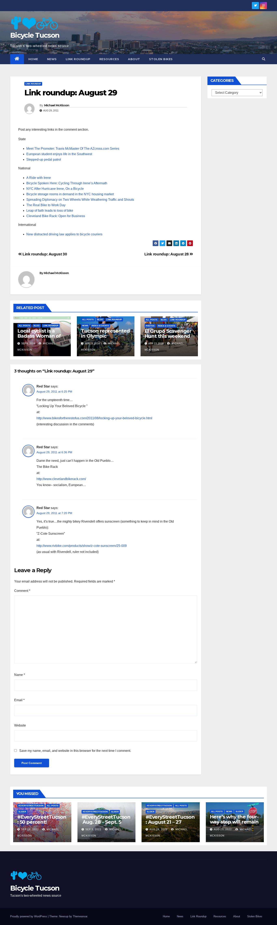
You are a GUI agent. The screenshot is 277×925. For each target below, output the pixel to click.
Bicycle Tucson (34, 35)
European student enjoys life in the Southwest (59, 154)
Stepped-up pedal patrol (43, 159)
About (134, 59)
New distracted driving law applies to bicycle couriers (64, 234)
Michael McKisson (56, 105)
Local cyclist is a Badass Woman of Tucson (39, 336)
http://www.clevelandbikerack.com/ (61, 479)
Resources (109, 59)
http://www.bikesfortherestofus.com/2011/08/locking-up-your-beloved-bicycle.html (94, 418)
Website (20, 725)
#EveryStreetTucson (30, 805)
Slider (22, 812)
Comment (22, 590)
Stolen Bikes (161, 59)
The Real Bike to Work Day (45, 205)
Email (19, 700)
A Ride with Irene (38, 177)
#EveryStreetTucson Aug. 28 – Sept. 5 (106, 819)
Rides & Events (100, 325)
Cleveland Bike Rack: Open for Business (55, 216)
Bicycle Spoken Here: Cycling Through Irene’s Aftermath (66, 183)
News (52, 59)
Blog (37, 325)
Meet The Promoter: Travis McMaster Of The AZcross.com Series (72, 148)
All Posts (24, 325)
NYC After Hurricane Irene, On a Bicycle (55, 188)
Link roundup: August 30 (44, 254)
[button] (263, 59)
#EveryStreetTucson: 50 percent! (41, 819)
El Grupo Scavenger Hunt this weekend (168, 333)
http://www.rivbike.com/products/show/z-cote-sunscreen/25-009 (82, 545)
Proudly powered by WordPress (29, 916)
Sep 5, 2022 (93, 829)
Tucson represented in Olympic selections (105, 336)
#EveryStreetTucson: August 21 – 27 (170, 819)
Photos (150, 326)
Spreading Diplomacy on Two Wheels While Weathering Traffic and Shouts (80, 199)
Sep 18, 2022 (30, 829)
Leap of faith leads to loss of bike (49, 210)
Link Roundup (78, 59)
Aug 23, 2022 (223, 829)
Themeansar (80, 916)
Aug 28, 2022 (158, 829)
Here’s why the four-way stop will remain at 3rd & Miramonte (234, 822)
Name (19, 674)
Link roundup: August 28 (167, 254)
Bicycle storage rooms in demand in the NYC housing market (70, 194)
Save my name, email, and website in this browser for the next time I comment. (75, 750)
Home (33, 59)
